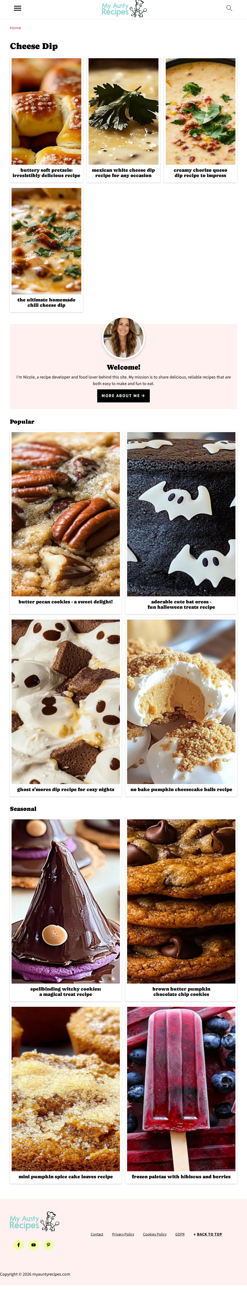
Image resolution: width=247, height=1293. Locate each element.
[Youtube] (33, 1245)
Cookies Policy (154, 1234)
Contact (97, 1234)
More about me (121, 396)
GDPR (180, 1234)
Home (15, 28)
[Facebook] (18, 1245)
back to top (209, 1234)
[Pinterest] (48, 1245)
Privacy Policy (123, 1234)
